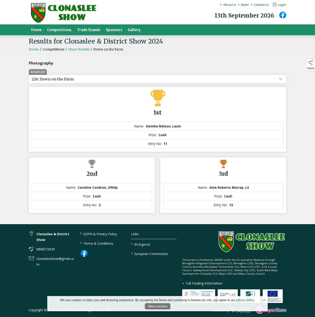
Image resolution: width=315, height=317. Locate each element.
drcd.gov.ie (140, 244)
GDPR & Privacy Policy (98, 233)
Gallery (134, 30)
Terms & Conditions (96, 243)
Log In (281, 5)
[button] (310, 64)
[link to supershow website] (271, 310)
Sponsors (114, 30)
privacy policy (245, 300)
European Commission (149, 253)
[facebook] (282, 15)
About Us (229, 5)
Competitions (59, 30)
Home (36, 30)
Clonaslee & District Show (52, 237)
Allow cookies (157, 306)
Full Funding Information (202, 283)
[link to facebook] (84, 253)
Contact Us (261, 5)
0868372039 (45, 249)
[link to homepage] (63, 12)
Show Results (78, 49)
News (245, 5)
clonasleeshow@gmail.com (55, 261)
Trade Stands (88, 30)
